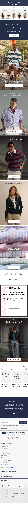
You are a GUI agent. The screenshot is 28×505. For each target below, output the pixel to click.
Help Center (4, 448)
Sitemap (22, 493)
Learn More (10, 438)
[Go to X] (25, 486)
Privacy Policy (4, 428)
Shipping (3, 458)
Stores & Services (7, 476)
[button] (26, 7)
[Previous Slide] (2, 4)
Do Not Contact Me (20, 492)
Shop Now (14, 4)
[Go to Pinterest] (14, 486)
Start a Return (4, 455)
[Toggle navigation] (2, 7)
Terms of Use (16, 493)
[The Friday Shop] (14, 244)
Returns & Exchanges (6, 453)
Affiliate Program (5, 462)
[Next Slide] (26, 4)
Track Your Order (5, 451)
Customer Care (6, 443)
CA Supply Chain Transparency (14, 490)
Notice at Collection (9, 492)
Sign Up (23, 422)
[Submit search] (25, 10)
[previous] (2, 369)
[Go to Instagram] (2, 486)
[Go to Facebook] (8, 486)
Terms (22, 426)
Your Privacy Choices (6, 467)
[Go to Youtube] (19, 486)
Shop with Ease (4, 446)
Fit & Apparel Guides (6, 460)
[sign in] (23, 7)
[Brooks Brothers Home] (14, 7)
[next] (26, 369)
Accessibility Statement (6, 464)
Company (4, 481)
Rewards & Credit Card (8, 471)
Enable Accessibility (14, 0)
